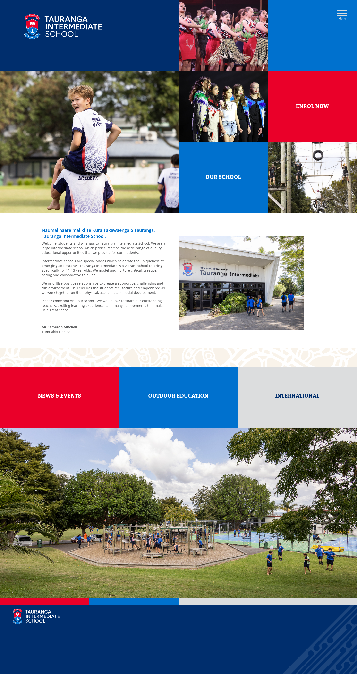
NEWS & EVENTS (59, 395)
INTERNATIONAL (297, 395)
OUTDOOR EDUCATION (178, 395)
